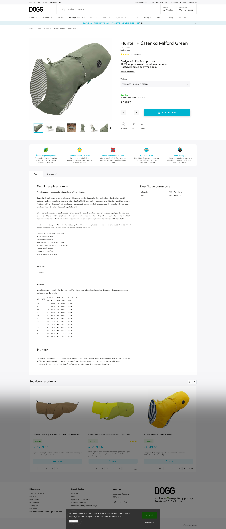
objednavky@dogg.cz (121, 494)
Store (166, 2)
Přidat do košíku (169, 112)
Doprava (74, 493)
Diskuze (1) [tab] (52, 174)
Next (195, 382)
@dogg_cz (130, 502)
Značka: (125, 50)
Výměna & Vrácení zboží (80, 499)
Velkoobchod (192, 2)
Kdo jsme (32, 496)
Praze (175, 162)
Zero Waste (174, 2)
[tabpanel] (57, 429)
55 (172, 468)
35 (153, 468)
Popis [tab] (36, 174)
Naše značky (34, 499)
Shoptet (194, 525)
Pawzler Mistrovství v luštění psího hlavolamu (46, 512)
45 (160, 468)
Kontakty (183, 2)
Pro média (33, 509)
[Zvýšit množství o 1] (136, 112)
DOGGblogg (34, 502)
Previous (190, 382)
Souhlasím (149, 515)
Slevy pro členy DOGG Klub (39, 493)
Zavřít (186, 132)
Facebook (115, 502)
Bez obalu (159, 2)
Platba (73, 496)
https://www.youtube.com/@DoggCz (125, 502)
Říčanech (182, 162)
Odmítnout (149, 523)
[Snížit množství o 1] (123, 112)
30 (147, 468)
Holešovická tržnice (141, 2)
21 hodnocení (136, 54)
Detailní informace (128, 72)
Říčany (152, 2)
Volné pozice (34, 505)
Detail (59, 461)
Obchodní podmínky (78, 502)
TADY (141, 23)
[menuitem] (34, 17)
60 (179, 468)
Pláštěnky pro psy (175, 192)
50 (166, 468)
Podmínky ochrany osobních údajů (84, 505)
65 (185, 468)
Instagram (120, 502)
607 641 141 (117, 497)
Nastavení (73, 521)
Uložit (126, 135)
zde (119, 516)
